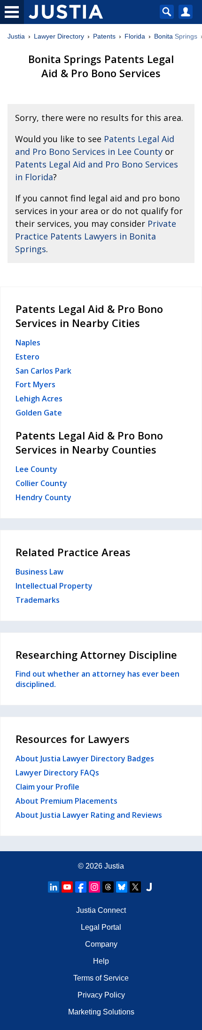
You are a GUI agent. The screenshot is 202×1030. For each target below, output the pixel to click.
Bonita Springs (175, 36)
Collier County (41, 483)
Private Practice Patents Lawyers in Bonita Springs (95, 236)
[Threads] (108, 887)
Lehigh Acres (39, 398)
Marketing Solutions (101, 1012)
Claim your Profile (47, 787)
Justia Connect (101, 910)
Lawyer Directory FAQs (57, 772)
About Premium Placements (66, 801)
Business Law (39, 572)
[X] (135, 887)
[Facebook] (80, 887)
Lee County (36, 469)
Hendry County (43, 497)
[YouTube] (67, 887)
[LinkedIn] (53, 887)
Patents (104, 36)
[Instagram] (94, 887)
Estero (27, 356)
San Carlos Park (43, 371)
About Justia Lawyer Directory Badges (85, 758)
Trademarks (38, 600)
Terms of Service (101, 978)
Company (101, 944)
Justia (16, 36)
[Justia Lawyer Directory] (149, 887)
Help (101, 961)
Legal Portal (101, 927)
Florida (134, 36)
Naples (28, 342)
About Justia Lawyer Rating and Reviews (89, 815)
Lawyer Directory (59, 36)
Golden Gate (39, 412)
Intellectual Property (54, 586)
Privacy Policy (101, 995)
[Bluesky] (121, 887)
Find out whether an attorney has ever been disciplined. (97, 679)
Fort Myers (35, 384)
